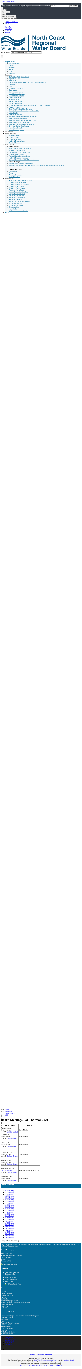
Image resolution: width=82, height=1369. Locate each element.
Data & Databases (6, 1293)
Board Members (14, 63)
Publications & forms (7, 1334)
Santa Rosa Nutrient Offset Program (20, 109)
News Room (9, 131)
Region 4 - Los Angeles (16, 196)
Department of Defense (16, 88)
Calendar (12, 65)
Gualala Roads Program (16, 96)
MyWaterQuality (26, 1302)
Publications (13, 171)
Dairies (11, 86)
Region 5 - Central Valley (17, 197)
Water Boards (9, 178)
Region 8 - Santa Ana (15, 203)
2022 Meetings (9, 1198)
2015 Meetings (9, 1210)
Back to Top (9, 1337)
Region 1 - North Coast (16, 190)
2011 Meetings (9, 1217)
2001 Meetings (9, 1235)
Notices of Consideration (17, 150)
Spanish (15, 1132)
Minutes (11, 69)
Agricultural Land (14, 79)
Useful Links (5, 1308)
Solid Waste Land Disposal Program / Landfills (24, 111)
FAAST (3, 1297)
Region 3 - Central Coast (17, 194)
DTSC (46, 1365)
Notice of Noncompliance (17, 141)
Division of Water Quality (17, 186)
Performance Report (7, 1304)
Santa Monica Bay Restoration (18, 211)
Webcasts (12, 73)
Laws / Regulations (7, 1328)
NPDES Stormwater (15, 101)
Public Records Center (8, 1332)
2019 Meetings (9, 1203)
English (9, 1132)
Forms (11, 173)
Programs (8, 75)
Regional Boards (69, 1360)
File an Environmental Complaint (11, 1255)
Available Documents (15, 175)
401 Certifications (14, 143)
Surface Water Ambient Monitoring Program (23, 116)
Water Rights (13, 209)
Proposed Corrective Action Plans (19, 152)
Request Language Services (9, 1301)
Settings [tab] (7, 32)
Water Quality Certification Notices (20, 148)
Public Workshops (14, 177)
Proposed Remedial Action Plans (19, 156)
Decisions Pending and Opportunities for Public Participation (20, 1316)
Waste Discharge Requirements (19, 122)
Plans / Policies (5, 1330)
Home (7, 60)
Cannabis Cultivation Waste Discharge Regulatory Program (27, 82)
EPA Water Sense (6, 1254)
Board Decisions (10, 133)
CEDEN (3, 1292)
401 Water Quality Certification (19, 126)
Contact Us (8, 29)
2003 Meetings (9, 1232)
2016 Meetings (9, 1208)
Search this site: (6, 52)
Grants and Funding (15, 97)
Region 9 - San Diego (16, 205)
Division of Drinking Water (17, 182)
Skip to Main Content (7, 1)
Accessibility (9, 1342)
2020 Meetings (9, 1201)
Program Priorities (14, 107)
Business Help (9, 1281)
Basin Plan (12, 80)
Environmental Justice (16, 92)
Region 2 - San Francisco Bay (18, 192)
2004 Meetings (9, 1230)
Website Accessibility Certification (41, 1355)
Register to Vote (6, 1261)
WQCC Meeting (6, 1170)
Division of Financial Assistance (19, 184)
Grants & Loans (6, 1325)
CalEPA (22, 1365)
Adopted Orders (14, 137)
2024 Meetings (9, 1194)
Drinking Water (14, 207)
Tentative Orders (14, 135)
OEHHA (52, 1365)
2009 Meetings (9, 1221)
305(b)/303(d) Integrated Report (19, 77)
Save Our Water (6, 1257)
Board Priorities (6, 1326)
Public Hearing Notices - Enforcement (21, 163)
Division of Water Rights (17, 188)
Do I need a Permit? (7, 1317)
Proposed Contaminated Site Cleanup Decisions (24, 160)
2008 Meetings (9, 1223)
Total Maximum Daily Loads (18, 118)
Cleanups (12, 84)
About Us (8, 27)
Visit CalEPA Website (12, 1272)
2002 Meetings (9, 1234)
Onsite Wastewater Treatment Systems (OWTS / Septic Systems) (29, 105)
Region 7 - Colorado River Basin (19, 201)
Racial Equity (13, 113)
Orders (11, 71)
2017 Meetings (9, 1207)
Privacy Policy (9, 1341)
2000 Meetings (9, 1237)
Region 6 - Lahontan (15, 199)
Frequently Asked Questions (10, 1323)
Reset (3, 14)
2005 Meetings (9, 1228)
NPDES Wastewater (15, 103)
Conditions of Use (10, 1339)
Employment (5, 1319)
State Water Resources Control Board (20, 180)
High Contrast (6, 12)
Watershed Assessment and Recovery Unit (22, 120)
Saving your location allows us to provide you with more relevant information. (25, 5)
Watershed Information (16, 128)
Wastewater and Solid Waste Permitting (21, 124)
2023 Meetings (9, 1196)
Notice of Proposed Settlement (18, 158)
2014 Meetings (9, 1212)
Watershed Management (16, 130)
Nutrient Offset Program (16, 154)
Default (4, 10)
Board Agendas (10, 1274)
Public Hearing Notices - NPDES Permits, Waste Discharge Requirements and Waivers (36, 165)
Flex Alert (4, 1259)
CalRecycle (34, 1365)
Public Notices (10, 145)
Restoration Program (15, 115)
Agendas (11, 67)
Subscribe (8, 30)
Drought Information (7, 1295)
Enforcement (13, 90)
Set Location (74, 5)
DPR (40, 1365)
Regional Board (10, 62)
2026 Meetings (9, 1191)
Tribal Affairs (5, 1306)
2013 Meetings (9, 1214)
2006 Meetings (9, 1226)
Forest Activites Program (16, 94)
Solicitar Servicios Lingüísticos (10, 1302)
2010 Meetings (9, 1219)
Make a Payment (10, 1277)
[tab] (2, 4)
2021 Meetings (9, 1200)
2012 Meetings (9, 1216)
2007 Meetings (9, 1225)
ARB (28, 1365)
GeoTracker (4, 1299)
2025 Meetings (9, 1192)
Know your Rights (11, 1279)
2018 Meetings (9, 1205)
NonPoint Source (14, 99)
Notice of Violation (15, 139)
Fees (6, 1276)
